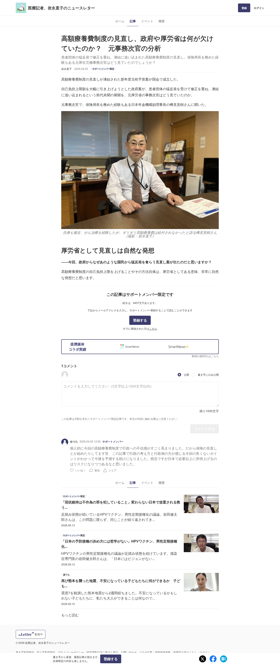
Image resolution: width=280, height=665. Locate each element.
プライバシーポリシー (71, 652)
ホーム (119, 21)
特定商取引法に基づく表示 (102, 652)
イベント (147, 21)
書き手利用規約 (25, 652)
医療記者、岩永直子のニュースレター (61, 8)
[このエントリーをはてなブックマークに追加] (223, 658)
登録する (140, 320)
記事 (133, 21)
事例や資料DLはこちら (205, 356)
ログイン (259, 8)
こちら (153, 328)
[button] (64, 374)
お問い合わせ (128, 652)
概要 (162, 21)
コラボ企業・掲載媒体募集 (155, 652)
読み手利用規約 (46, 652)
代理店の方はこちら (185, 652)
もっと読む (70, 614)
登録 (244, 8)
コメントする (204, 428)
